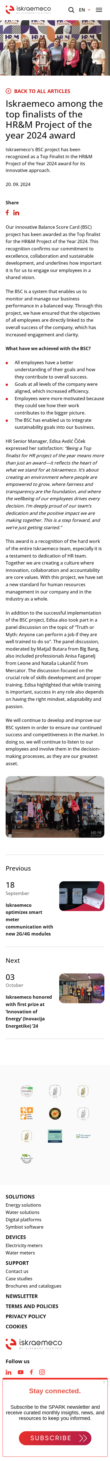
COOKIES (16, 1326)
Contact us (17, 1271)
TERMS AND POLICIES (32, 1306)
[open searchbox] (71, 10)
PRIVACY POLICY (26, 1316)
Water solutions (22, 1212)
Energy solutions (23, 1205)
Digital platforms (23, 1220)
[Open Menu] (99, 10)
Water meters (20, 1253)
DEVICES (16, 1237)
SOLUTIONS (20, 1196)
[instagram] (42, 1372)
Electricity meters (24, 1245)
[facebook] (31, 1372)
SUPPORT (17, 1263)
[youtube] (20, 1372)
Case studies (19, 1279)
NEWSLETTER (22, 1296)
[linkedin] (8, 1372)
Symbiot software (24, 1227)
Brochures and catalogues (33, 1286)
